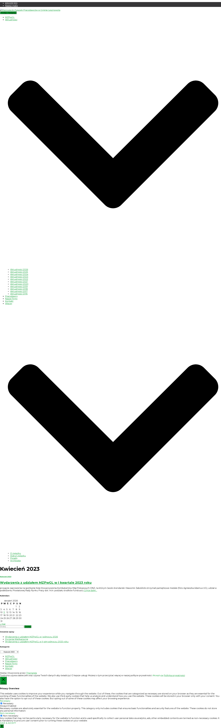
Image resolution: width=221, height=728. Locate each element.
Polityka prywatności (174, 675)
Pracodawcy (11, 296)
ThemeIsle (31, 673)
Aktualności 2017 (19, 291)
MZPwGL (10, 17)
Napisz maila (11, 5)
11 (4, 612)
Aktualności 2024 (19, 274)
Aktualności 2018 (19, 289)
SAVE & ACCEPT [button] (8, 723)
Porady (14, 558)
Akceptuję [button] (157, 675)
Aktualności (11, 659)
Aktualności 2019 (19, 286)
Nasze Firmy (11, 299)
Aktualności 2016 (18, 294)
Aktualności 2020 (19, 284)
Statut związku (18, 556)
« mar (3, 624)
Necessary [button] (5, 701)
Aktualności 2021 (19, 282)
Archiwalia (15, 560)
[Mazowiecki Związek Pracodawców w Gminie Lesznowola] (30, 10)
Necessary (8, 703)
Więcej (8, 668)
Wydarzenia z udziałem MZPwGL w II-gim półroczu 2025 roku (37, 641)
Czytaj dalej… (90, 590)
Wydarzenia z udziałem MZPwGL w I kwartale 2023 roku (46, 582)
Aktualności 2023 (19, 277)
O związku (15, 553)
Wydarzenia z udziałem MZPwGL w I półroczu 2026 (31, 637)
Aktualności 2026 (19, 269)
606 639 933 (11, 3)
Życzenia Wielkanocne (16, 639)
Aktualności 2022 (19, 279)
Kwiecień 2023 (5, 577)
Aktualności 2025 (19, 272)
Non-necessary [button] (7, 713)
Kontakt (9, 301)
